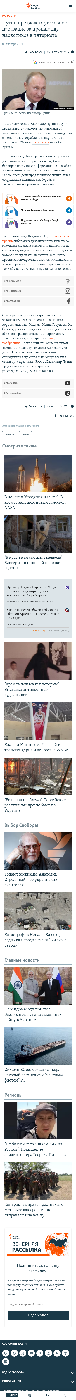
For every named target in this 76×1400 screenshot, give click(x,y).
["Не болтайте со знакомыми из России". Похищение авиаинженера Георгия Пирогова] (38, 1120)
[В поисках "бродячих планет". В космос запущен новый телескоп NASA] (38, 473)
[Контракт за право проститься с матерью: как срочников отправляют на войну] (38, 1181)
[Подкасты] (65, 1353)
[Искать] (64, 1395)
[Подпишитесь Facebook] (14, 1353)
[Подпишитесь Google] (5, 1353)
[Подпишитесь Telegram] (39, 1353)
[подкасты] (29, 1395)
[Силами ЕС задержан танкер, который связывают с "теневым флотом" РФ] (38, 1046)
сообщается (40, 142)
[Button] (33, 52)
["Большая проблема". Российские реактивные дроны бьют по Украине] (38, 776)
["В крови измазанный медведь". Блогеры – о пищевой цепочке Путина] (38, 534)
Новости (9, 16)
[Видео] (47, 1395)
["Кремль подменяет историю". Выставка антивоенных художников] (38, 661)
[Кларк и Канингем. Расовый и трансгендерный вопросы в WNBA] (38, 721)
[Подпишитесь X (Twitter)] (22, 1353)
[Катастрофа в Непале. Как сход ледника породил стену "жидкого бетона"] (38, 911)
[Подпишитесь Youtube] (31, 1353)
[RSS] (57, 1353)
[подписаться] (5, 1361)
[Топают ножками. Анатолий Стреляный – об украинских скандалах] (38, 851)
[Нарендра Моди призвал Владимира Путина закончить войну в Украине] (38, 986)
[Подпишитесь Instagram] (48, 1353)
